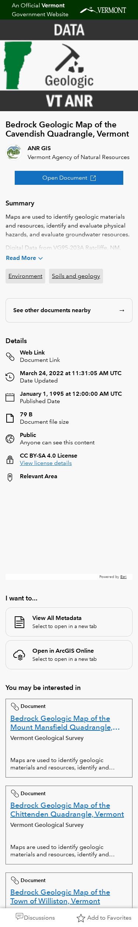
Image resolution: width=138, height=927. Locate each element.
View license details (46, 462)
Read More (21, 257)
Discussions (39, 917)
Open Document (64, 177)
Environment (25, 275)
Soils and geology (76, 275)
